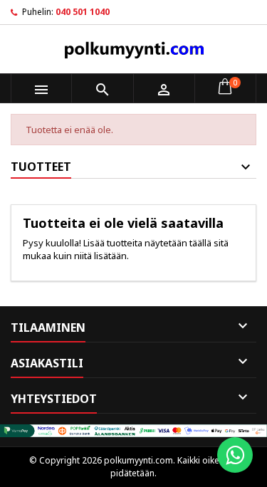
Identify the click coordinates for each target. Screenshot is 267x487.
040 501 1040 (83, 12)
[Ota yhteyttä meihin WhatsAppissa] (235, 455)
